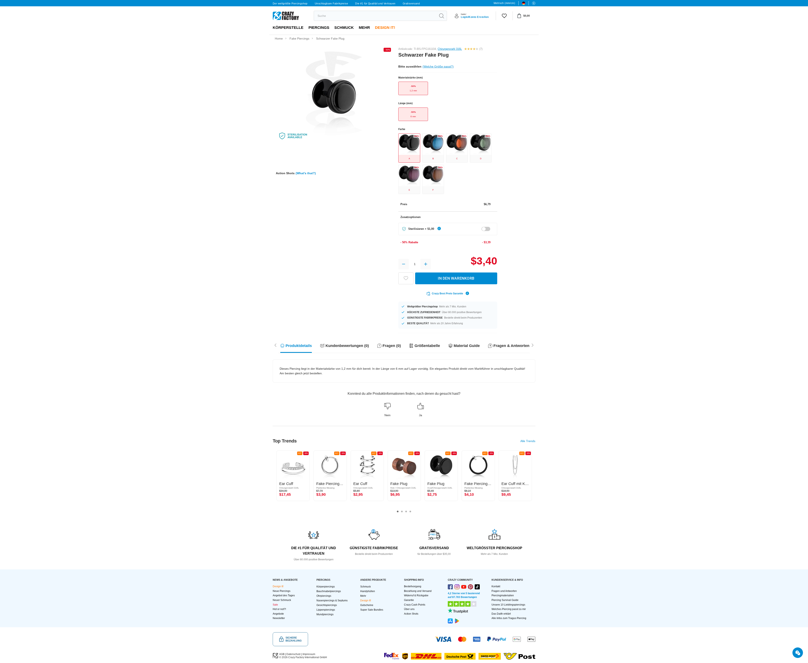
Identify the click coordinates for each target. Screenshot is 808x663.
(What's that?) (306, 173)
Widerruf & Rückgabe (416, 595)
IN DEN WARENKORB (456, 278)
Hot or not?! (279, 609)
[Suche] (441, 16)
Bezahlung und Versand (418, 591)
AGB (281, 654)
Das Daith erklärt (501, 613)
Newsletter (279, 618)
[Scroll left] (532, 345)
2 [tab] (402, 511)
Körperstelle (288, 27)
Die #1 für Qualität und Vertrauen (375, 3)
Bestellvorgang (412, 586)
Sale (275, 604)
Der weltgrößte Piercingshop (290, 3)
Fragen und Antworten (504, 591)
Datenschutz (293, 654)
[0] (504, 15)
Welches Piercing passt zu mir (509, 609)
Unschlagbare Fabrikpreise (331, 3)
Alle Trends (527, 441)
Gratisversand (411, 3)
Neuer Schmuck (282, 600)
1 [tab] (398, 511)
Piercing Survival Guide (505, 600)
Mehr (364, 27)
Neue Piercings (281, 591)
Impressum (309, 654)
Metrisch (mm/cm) (504, 3)
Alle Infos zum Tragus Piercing (509, 618)
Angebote (278, 613)
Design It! (385, 27)
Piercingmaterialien (503, 595)
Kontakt (496, 586)
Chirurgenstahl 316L (450, 48)
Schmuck (344, 27)
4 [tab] (410, 511)
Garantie (409, 600)
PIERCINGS (318, 27)
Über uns (409, 609)
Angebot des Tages (284, 595)
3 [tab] (406, 511)
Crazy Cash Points (414, 604)
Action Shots (411, 613)
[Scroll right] (275, 345)
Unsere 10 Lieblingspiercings (508, 604)
